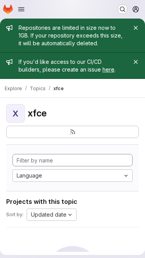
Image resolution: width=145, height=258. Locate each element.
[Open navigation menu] (21, 9)
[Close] (135, 27)
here (108, 69)
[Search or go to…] (122, 9)
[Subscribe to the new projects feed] (72, 132)
